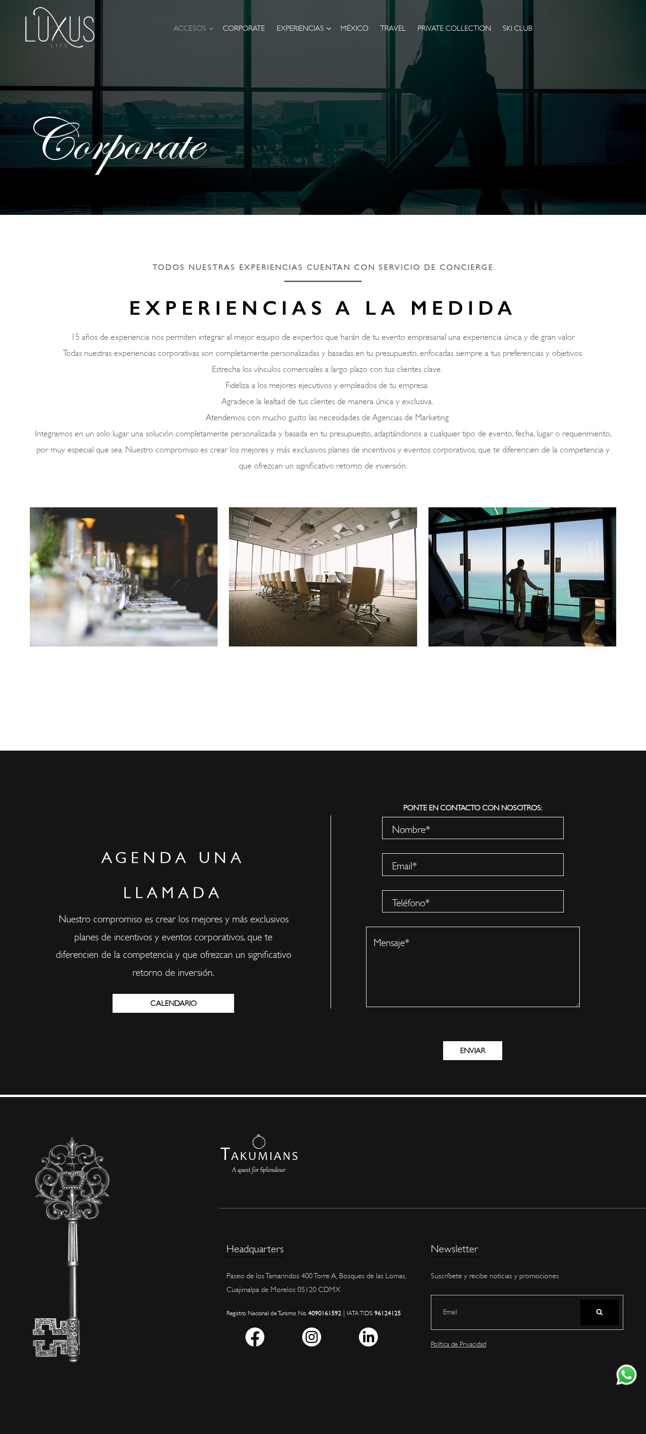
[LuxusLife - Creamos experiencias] (59, 28)
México (354, 28)
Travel (393, 28)
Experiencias (300, 28)
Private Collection (454, 28)
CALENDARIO (173, 1003)
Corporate (244, 28)
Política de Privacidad (458, 1344)
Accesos (190, 28)
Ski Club (518, 28)
